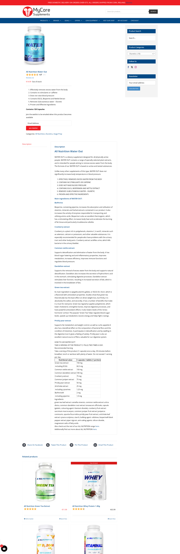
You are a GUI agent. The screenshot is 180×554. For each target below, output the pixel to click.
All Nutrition (40, 134)
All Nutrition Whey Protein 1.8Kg (86, 506)
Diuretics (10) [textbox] (140, 54)
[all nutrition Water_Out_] (45, 45)
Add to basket (29, 519)
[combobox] (141, 53)
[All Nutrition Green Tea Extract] (45, 482)
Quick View (64, 519)
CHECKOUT (135, 20)
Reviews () (30, 78)
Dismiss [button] (129, 2)
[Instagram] (136, 67)
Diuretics (49, 134)
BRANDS (56, 20)
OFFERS (77, 20)
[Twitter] (132, 67)
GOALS (67, 20)
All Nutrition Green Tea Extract (37, 506)
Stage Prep (58, 134)
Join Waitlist (33, 128)
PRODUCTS (44, 20)
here (97, 426)
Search (153, 11)
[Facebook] (128, 67)
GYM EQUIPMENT (92, 20)
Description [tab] (26, 144)
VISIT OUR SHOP (108, 20)
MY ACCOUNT (122, 20)
